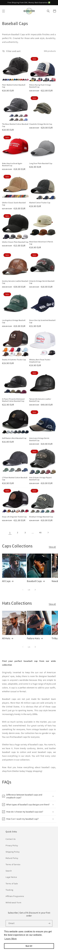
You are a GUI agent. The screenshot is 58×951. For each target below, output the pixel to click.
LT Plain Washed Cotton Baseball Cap (14, 478)
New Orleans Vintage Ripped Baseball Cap (40, 478)
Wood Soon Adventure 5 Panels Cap (41, 243)
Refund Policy (12, 858)
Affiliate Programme (15, 896)
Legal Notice (11, 877)
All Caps (6, 581)
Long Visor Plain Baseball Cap (40, 163)
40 (40, 532)
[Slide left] (23, 590)
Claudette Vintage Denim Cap (40, 124)
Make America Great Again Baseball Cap (12, 164)
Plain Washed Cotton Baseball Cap (13, 86)
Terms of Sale (12, 883)
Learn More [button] (11, 939)
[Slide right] (35, 590)
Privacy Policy (12, 845)
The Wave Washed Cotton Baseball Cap (15, 125)
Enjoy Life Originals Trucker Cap (14, 517)
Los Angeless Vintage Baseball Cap (13, 321)
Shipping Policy (13, 852)
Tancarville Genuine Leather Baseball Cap (40, 400)
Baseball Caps (34, 581)
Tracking (9, 890)
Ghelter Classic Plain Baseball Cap (15, 242)
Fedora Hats (33, 638)
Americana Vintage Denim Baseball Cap (39, 439)
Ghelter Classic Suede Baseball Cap (14, 204)
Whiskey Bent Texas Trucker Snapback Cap (39, 361)
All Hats (6, 638)
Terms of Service (13, 864)
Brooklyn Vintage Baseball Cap (41, 517)
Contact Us (11, 839)
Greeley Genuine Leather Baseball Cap (15, 282)
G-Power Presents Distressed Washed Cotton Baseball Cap (13, 400)
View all (52, 547)
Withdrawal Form (13, 902)
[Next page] (48, 532)
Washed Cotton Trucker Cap (39, 203)
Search (9, 870)
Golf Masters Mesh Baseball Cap (14, 438)
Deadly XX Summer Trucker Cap (14, 360)
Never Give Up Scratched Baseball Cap (42, 321)
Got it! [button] (29, 946)
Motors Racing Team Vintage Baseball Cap (40, 86)
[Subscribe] (49, 923)
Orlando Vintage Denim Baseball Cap (41, 282)
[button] (3, 11)
